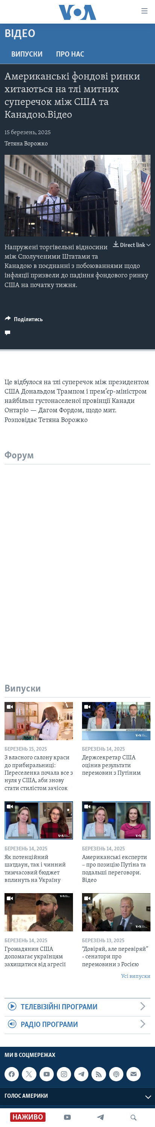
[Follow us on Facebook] (12, 1074)
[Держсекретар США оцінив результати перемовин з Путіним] (116, 721)
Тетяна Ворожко (26, 144)
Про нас (70, 54)
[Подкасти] (116, 1074)
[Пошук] (133, 1117)
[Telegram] (100, 1117)
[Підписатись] (133, 1074)
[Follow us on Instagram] (64, 1074)
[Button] (24, 321)
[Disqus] (77, 558)
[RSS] (98, 1074)
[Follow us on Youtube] (47, 1074)
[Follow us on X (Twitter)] (29, 1074)
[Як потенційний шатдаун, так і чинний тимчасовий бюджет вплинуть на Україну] (39, 820)
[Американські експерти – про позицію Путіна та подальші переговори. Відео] (116, 820)
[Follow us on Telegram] (81, 1074)
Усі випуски (135, 976)
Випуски (27, 54)
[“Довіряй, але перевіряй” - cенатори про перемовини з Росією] (116, 912)
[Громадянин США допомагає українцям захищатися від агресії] (39, 912)
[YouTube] (67, 1117)
